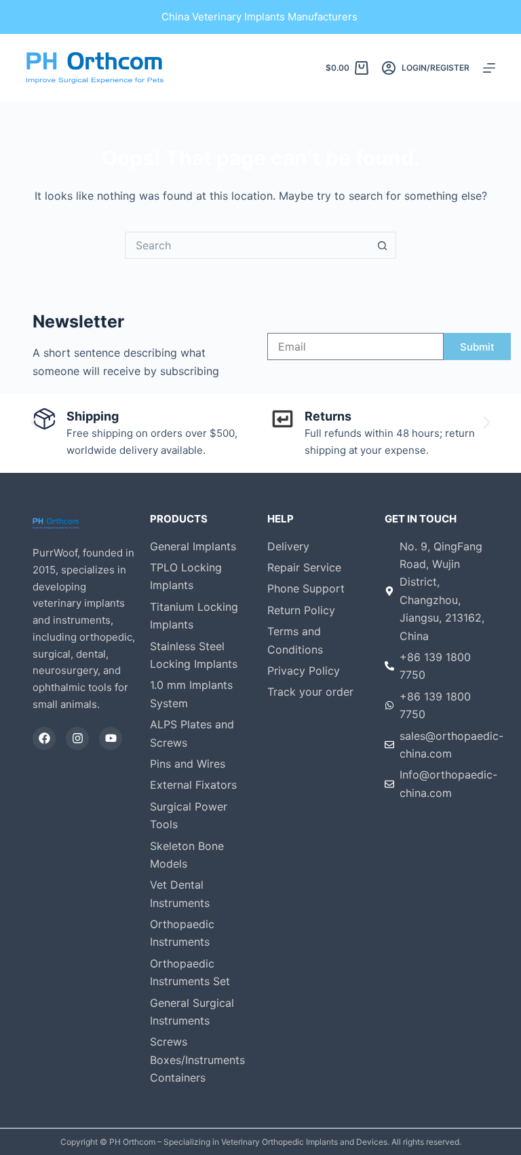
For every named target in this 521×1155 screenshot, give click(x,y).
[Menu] (489, 68)
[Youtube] (110, 738)
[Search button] (382, 245)
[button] (34, 422)
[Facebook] (44, 738)
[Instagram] (77, 738)
